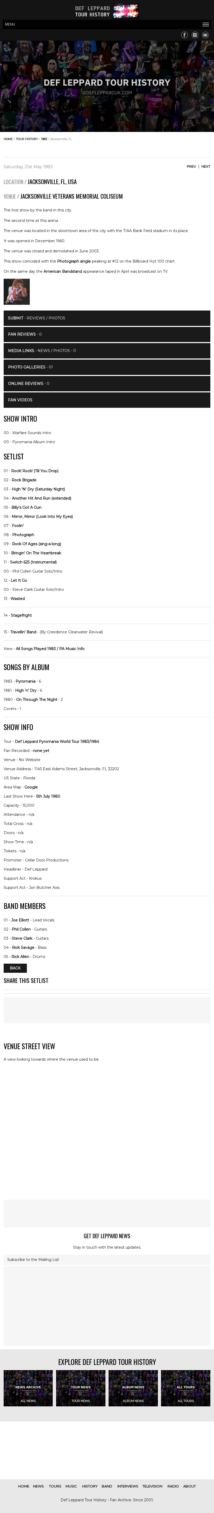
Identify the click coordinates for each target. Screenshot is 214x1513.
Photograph (23, 534)
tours (55, 1486)
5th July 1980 (48, 796)
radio (173, 1486)
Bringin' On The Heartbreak (36, 553)
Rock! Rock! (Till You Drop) (34, 471)
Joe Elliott (20, 920)
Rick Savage (23, 947)
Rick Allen (20, 956)
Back (15, 968)
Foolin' (18, 525)
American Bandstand (63, 271)
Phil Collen (21, 929)
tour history (27, 139)
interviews (127, 1486)
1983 (44, 139)
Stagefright (21, 615)
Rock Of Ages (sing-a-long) (36, 544)
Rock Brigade (24, 480)
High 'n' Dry (26, 690)
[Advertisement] (168, 143)
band (107, 1486)
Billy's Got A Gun (26, 507)
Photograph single (74, 261)
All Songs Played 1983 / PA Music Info (50, 648)
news (38, 1486)
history (90, 1486)
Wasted (18, 598)
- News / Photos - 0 (42, 350)
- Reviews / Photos (36, 318)
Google (31, 787)
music (71, 1486)
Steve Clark (22, 938)
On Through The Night (36, 699)
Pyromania (25, 681)
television (152, 1486)
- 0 (25, 334)
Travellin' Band (23, 632)
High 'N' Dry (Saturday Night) (38, 489)
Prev (191, 166)
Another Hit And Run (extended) (41, 498)
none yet (41, 750)
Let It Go (19, 580)
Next (205, 166)
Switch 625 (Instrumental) (33, 562)
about (189, 1486)
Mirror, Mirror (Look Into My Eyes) (42, 516)
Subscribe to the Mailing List (33, 1259)
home (8, 139)
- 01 (30, 367)
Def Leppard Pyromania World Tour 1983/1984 (57, 741)
